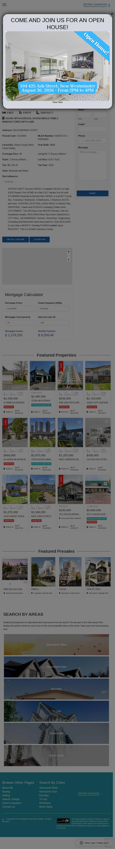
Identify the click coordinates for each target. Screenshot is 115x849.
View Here (57, 102)
